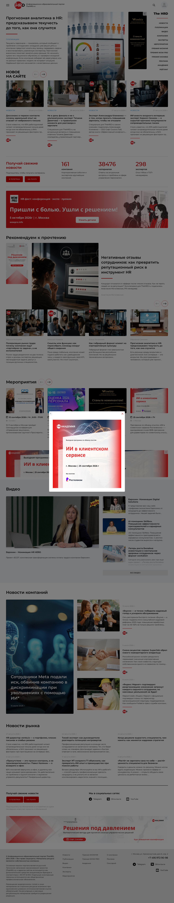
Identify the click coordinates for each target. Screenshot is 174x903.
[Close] (122, 414)
